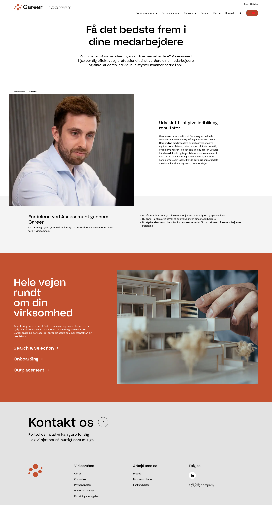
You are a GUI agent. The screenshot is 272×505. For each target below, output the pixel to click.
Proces (205, 13)
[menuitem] (146, 13)
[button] (252, 13)
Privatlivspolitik (82, 485)
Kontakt (229, 13)
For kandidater (170, 13)
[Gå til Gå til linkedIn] (193, 475)
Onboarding (26, 359)
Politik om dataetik (84, 490)
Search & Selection (34, 348)
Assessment (33, 91)
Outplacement (29, 370)
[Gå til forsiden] (44, 7)
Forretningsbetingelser (86, 496)
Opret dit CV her (251, 4)
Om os (217, 13)
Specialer (189, 13)
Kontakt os (80, 479)
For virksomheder (146, 13)
